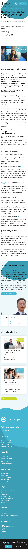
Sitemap (3, 502)
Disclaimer (4, 494)
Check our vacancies (9, 293)
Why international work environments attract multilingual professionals (11, 382)
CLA (2, 492)
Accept (9, 546)
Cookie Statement (5, 500)
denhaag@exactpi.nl (6, 446)
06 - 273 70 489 (8, 323)
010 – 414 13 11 (5, 461)
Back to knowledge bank (9, 398)
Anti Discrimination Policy (7, 498)
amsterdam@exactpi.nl (7, 481)
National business (5, 512)
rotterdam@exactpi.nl (6, 463)
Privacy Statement (5, 496)
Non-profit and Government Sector (9, 515)
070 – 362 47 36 (5, 444)
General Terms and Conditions (9, 491)
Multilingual (4, 513)
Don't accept (18, 546)
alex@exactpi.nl (9, 321)
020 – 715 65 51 (5, 479)
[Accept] (26, 544)
